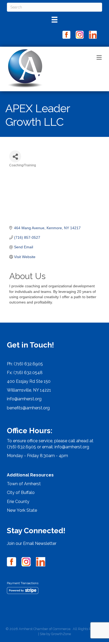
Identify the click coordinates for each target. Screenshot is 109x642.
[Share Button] (15, 156)
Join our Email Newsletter (31, 543)
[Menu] (54, 19)
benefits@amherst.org (28, 407)
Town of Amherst (24, 483)
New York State (22, 510)
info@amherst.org (24, 398)
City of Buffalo (21, 492)
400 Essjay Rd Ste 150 (29, 381)
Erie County (18, 501)
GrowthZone (61, 634)
